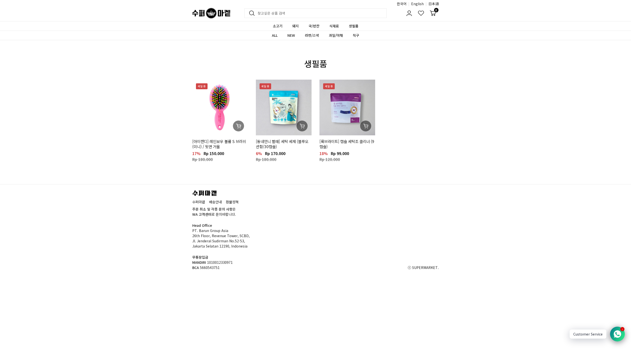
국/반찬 (314, 25)
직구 (356, 35)
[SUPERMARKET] (211, 13)
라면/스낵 (312, 35)
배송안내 (215, 201)
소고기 (277, 25)
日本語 (433, 3)
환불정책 (232, 201)
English (417, 3)
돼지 (295, 25)
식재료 (334, 25)
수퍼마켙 (198, 201)
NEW (291, 35)
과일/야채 (336, 35)
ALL (275, 35)
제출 (250, 13)
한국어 (401, 3)
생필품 (353, 25)
